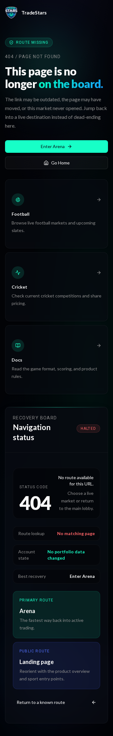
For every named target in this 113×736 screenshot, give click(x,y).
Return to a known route (41, 702)
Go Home (60, 162)
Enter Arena (53, 146)
